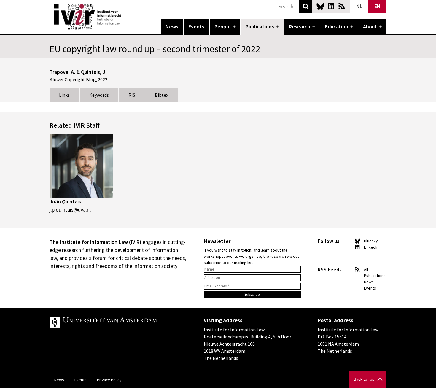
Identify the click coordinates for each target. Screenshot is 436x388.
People (222, 26)
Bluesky (320, 6)
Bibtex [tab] (161, 95)
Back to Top (364, 379)
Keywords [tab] (99, 95)
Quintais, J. (93, 72)
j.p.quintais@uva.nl (70, 209)
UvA (118, 322)
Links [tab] (64, 95)
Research (299, 26)
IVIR (125, 17)
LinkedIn (331, 6)
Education (336, 26)
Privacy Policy (109, 379)
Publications (260, 26)
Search (305, 6)
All (366, 269)
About (370, 26)
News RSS (342, 6)
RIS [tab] (131, 95)
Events (196, 26)
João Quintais (65, 201)
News (172, 26)
